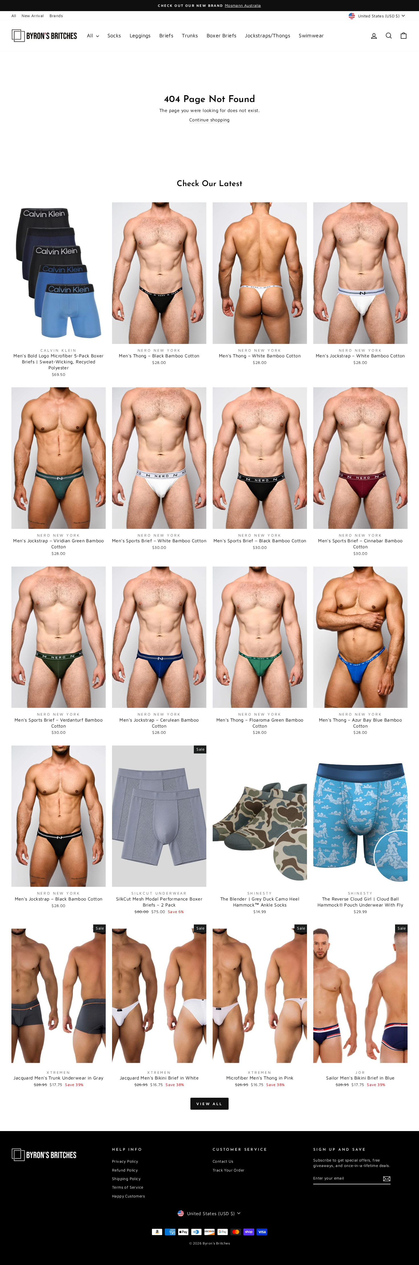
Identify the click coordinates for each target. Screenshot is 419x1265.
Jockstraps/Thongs (267, 35)
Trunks (190, 35)
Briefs (166, 35)
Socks (114, 35)
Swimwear (311, 35)
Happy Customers (128, 1196)
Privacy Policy (125, 1161)
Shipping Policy (126, 1178)
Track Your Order (228, 1170)
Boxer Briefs (222, 35)
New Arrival (33, 15)
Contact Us (223, 1161)
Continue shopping (209, 119)
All (13, 15)
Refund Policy (125, 1170)
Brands (56, 15)
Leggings (140, 35)
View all (209, 1103)
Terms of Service (127, 1187)
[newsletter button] (386, 1178)
